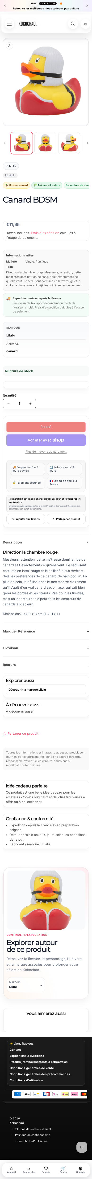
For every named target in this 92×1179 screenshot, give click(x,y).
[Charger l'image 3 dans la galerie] (69, 143)
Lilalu (10, 335)
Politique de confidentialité (32, 1135)
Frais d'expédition (45, 233)
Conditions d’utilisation (32, 1141)
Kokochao (16, 1123)
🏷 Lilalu (10, 165)
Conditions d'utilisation (26, 1080)
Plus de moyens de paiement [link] (46, 451)
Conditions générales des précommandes (40, 1074)
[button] (85, 24)
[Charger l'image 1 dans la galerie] (22, 143)
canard (12, 351)
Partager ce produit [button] (23, 733)
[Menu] (9, 24)
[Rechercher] (73, 24)
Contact (15, 1049)
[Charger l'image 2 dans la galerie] (45, 143)
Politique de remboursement (32, 1129)
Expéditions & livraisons (27, 1055)
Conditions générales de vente (32, 1068)
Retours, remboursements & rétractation (39, 1062)
